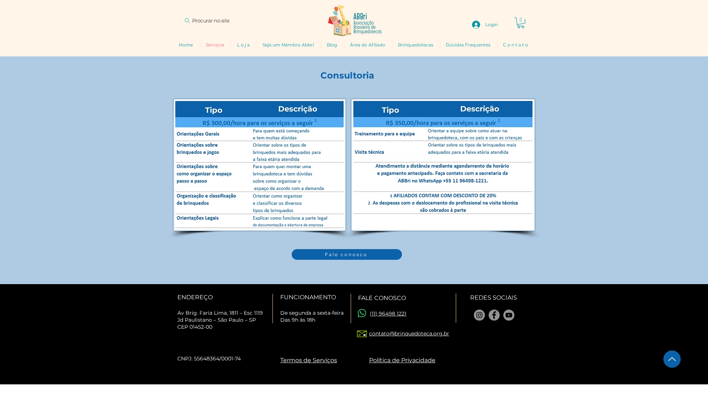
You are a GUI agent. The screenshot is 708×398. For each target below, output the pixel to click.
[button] (520, 22)
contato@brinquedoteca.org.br (409, 333)
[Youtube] (508, 315)
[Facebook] (494, 315)
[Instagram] (479, 315)
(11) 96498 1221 (388, 313)
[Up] (672, 359)
